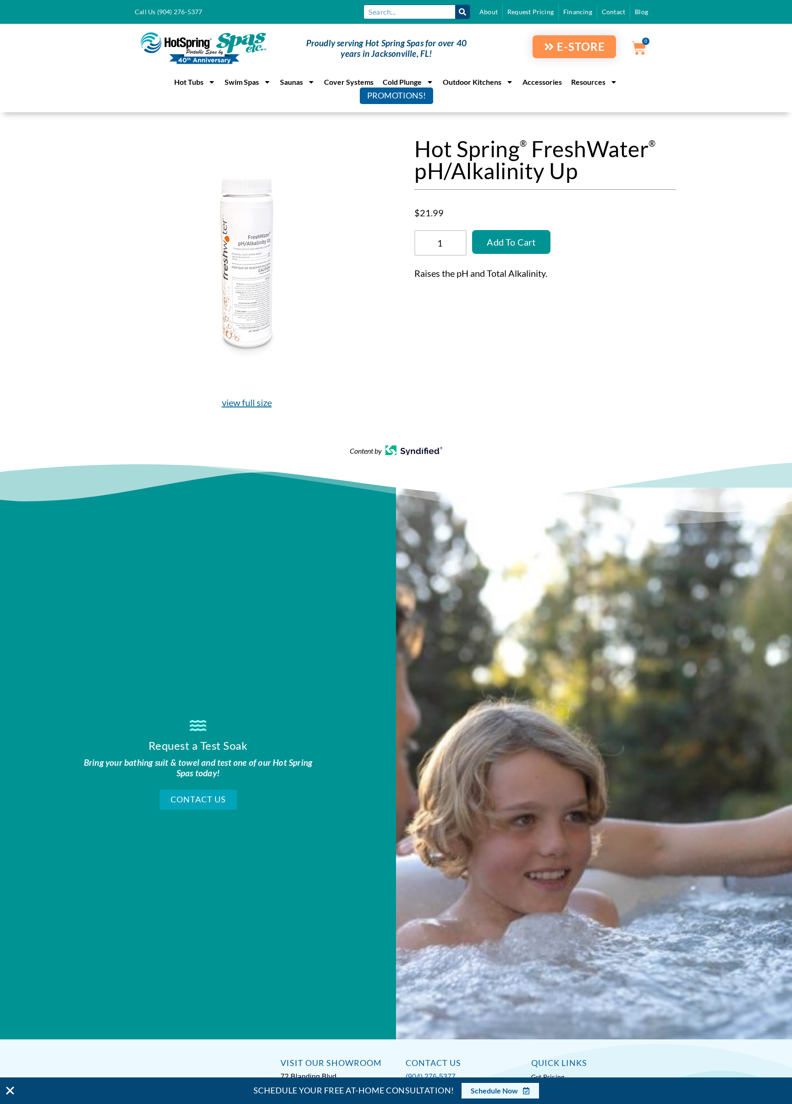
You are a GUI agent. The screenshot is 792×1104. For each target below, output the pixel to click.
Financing (577, 12)
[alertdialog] (396, 1090)
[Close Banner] (10, 1090)
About (488, 12)
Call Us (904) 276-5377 (168, 12)
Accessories (542, 81)
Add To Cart (511, 241)
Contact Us (198, 799)
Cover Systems (349, 81)
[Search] (462, 12)
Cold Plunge (402, 81)
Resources (588, 81)
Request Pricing (530, 12)
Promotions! (396, 95)
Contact (613, 12)
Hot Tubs (189, 81)
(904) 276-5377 (431, 1077)
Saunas (291, 81)
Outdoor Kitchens (472, 81)
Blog (641, 12)
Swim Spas (242, 81)
